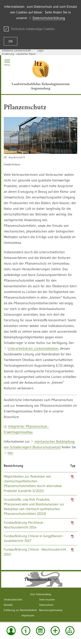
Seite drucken (47, 599)
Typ (72, 466)
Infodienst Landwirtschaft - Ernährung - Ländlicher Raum (19, 52)
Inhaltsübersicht (13, 599)
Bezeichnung (13, 466)
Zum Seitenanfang (40, 594)
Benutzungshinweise (51, 610)
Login (40, 50)
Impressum (27, 615)
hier (10, 453)
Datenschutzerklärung (49, 18)
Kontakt (8, 604)
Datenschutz (46, 604)
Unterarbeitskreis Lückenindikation (33, 348)
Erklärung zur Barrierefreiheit (20, 610)
